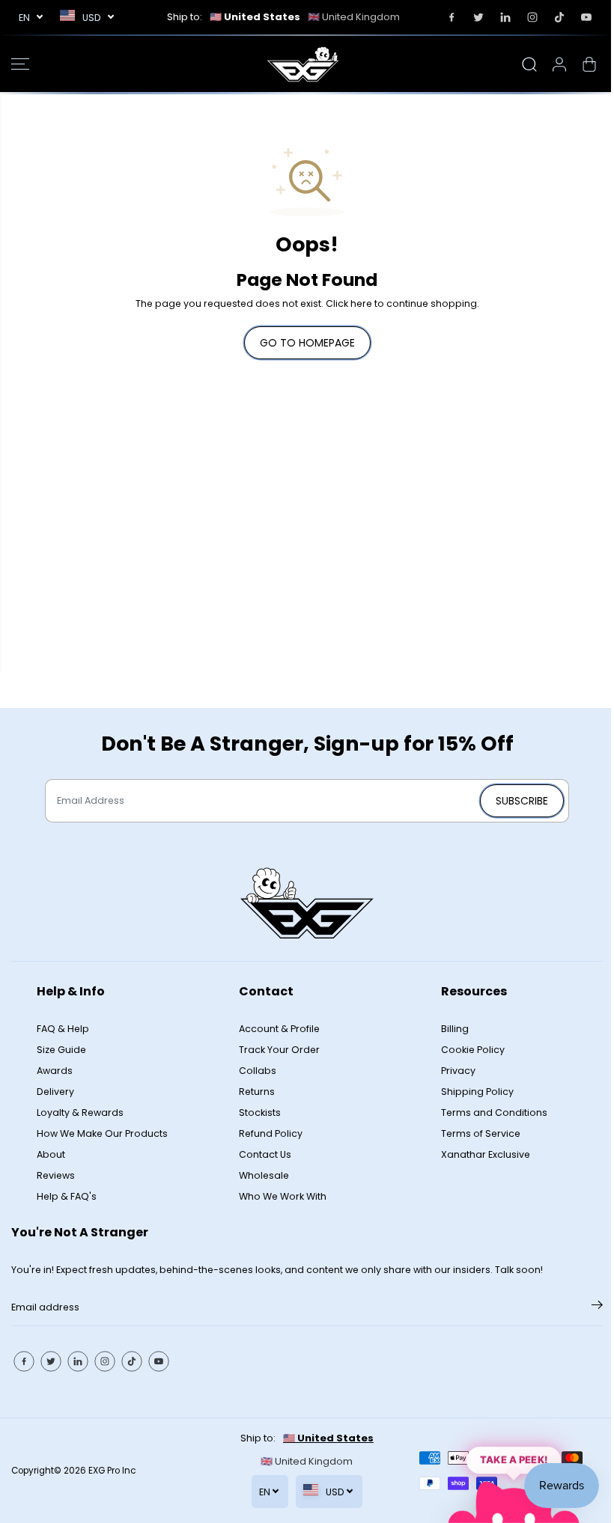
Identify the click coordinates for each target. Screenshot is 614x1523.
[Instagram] (532, 17)
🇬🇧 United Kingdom (354, 17)
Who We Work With (282, 1196)
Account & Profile (279, 1028)
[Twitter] (478, 17)
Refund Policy (271, 1133)
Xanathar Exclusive (485, 1154)
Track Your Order (279, 1049)
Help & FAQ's (67, 1196)
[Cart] (589, 64)
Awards (55, 1070)
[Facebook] (451, 17)
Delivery (55, 1091)
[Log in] (559, 64)
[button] (20, 64)
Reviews (56, 1175)
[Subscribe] (597, 1307)
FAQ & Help (63, 1028)
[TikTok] (559, 17)
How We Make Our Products (102, 1133)
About (51, 1154)
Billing (455, 1028)
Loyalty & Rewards (80, 1112)
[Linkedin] (505, 17)
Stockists (260, 1112)
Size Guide (61, 1049)
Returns (257, 1091)
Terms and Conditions (494, 1112)
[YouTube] (586, 17)
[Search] (529, 64)
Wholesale (264, 1175)
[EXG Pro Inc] (303, 64)
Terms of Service (480, 1133)
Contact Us (265, 1154)
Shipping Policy (477, 1091)
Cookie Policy (473, 1049)
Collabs (257, 1070)
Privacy (458, 1070)
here (361, 303)
